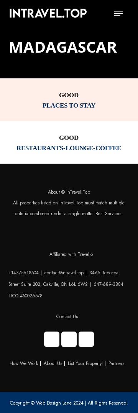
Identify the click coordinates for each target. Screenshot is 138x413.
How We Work (24, 363)
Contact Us (67, 316)
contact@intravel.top (64, 272)
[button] (118, 13)
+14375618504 (23, 272)
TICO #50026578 (25, 295)
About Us (53, 363)
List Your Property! (85, 363)
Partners (116, 363)
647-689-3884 (108, 284)
